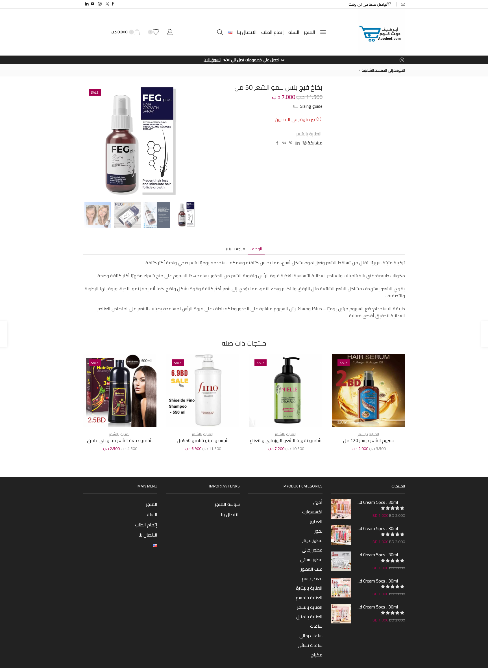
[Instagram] (100, 4)
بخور (319, 531)
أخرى (318, 502)
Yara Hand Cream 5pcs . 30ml (377, 607)
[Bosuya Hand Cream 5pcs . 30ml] (341, 561)
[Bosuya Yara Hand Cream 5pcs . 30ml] (341, 509)
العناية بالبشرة (309, 588)
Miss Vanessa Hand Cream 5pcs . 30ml (377, 528)
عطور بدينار (312, 540)
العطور (316, 521)
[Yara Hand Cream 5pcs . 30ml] (341, 613)
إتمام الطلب (272, 32)
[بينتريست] (290, 143)
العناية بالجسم (309, 597)
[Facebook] (113, 4)
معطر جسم (312, 578)
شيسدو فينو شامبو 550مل (202, 440)
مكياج (317, 654)
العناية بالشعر (309, 133)
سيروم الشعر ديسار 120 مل (368, 440)
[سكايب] (304, 143)
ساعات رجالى (311, 635)
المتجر (309, 32)
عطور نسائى (311, 559)
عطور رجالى (312, 550)
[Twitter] (107, 4)
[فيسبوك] (277, 143)
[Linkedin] (87, 4)
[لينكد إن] (297, 143)
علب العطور (312, 569)
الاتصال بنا (247, 32)
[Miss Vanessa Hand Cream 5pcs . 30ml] (341, 535)
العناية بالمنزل (309, 616)
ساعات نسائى (310, 645)
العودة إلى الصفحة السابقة (383, 70)
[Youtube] (92, 4)
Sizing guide (311, 106)
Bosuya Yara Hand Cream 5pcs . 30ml (377, 502)
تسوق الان (212, 59)
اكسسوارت (312, 511)
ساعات (316, 626)
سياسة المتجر (227, 504)
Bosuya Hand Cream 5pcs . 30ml (377, 554)
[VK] (284, 143)
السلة (293, 32)
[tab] (256, 248)
